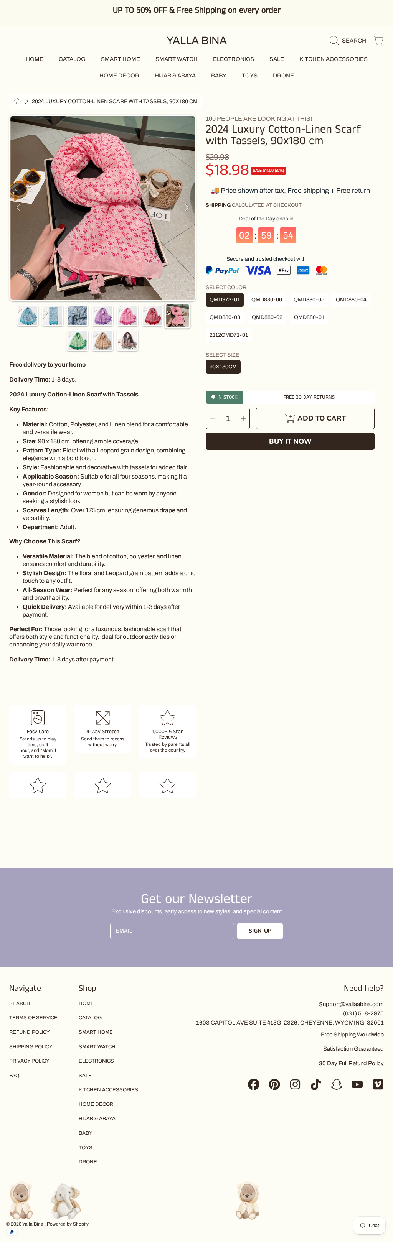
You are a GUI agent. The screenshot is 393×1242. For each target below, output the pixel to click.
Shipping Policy (31, 1047)
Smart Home (96, 1032)
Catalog (90, 1017)
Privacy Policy (29, 1061)
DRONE (88, 1162)
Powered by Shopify (67, 1224)
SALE (85, 1075)
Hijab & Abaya (97, 1118)
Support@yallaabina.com (351, 1004)
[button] (350, 40)
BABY (85, 1133)
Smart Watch (97, 1047)
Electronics (96, 1061)
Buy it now (290, 441)
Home (86, 1003)
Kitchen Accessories (108, 1089)
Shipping (218, 205)
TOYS (85, 1147)
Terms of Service (33, 1017)
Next (187, 208)
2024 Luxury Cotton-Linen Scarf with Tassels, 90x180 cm (115, 101)
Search (19, 1003)
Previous (18, 208)
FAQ (14, 1075)
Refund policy (29, 1032)
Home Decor (96, 1104)
